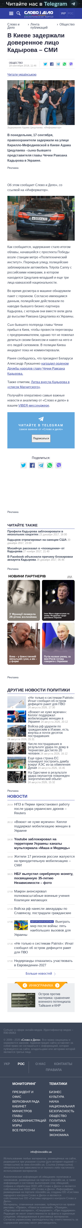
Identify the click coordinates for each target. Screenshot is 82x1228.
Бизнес (55, 1092)
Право (54, 1125)
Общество (67, 24)
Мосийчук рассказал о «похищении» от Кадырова (35, 550)
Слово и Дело (13, 26)
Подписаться (41, 438)
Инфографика (41, 985)
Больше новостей (39, 973)
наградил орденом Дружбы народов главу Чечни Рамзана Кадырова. (38, 368)
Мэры (17, 1125)
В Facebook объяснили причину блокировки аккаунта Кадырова (40, 558)
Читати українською (21, 74)
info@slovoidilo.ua (41, 1151)
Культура (56, 1096)
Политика (57, 1120)
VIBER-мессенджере (33, 405)
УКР (63, 13)
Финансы (57, 1130)
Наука (54, 1101)
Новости (17, 796)
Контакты (63, 1064)
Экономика (59, 1135)
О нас (40, 1064)
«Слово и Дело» (30, 1039)
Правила (54, 1070)
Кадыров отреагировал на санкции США (38, 541)
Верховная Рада (25, 1101)
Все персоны (23, 1130)
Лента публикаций (39, 26)
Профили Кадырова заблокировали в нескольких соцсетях (37, 533)
